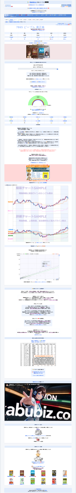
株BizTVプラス (36, 381)
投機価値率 (65, 120)
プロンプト (66, 23)
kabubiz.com (8, 5)
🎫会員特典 (63, 6)
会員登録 (64, 5)
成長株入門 (22, 484)
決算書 (63, 23)
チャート (15, 19)
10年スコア (38, 37)
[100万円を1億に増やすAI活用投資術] (44, 51)
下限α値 (11, 120)
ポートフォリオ (8, 6)
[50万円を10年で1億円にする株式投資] (32, 51)
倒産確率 (41, 19)
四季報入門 (43, 476)
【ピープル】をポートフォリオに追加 (62, 24)
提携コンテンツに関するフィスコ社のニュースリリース (35, 435)
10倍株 (33, 19)
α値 (25, 37)
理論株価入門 (64, 484)
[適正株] (14, 21)
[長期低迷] (35, 42)
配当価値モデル (41, 112)
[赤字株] (17, 21)
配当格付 (25, 19)
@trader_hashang (36, 462)
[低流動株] (31, 42)
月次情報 (29, 19)
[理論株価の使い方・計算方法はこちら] (38, 30)
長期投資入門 (54, 484)
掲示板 (70, 23)
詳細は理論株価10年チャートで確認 (38, 110)
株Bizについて (8, 16)
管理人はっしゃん (13, 16)
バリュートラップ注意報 (34, 109)
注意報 (37, 19)
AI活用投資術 (31, 476)
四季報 (59, 23)
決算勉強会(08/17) (32, 4)
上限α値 (51, 120)
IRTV (34, 438)
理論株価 (11, 19)
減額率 (38, 120)
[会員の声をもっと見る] (38, 334)
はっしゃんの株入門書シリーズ (39, 466)
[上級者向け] (45, 42)
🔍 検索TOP (7, 19)
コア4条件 (20, 19)
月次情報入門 (11, 484)
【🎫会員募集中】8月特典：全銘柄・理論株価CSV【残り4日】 (37, 8)
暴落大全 (54, 476)
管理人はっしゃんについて (38, 463)
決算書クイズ (43, 484)
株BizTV (42, 462)
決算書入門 (65, 476)
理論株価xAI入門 (10, 476)
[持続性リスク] (40, 42)
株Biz (7, 21)
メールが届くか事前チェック (38, 314)
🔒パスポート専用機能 (42, 182)
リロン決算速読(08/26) (40, 4)
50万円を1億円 (21, 476)
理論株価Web (33, 2)
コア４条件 (51, 37)
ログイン (69, 5)
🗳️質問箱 (69, 6)
